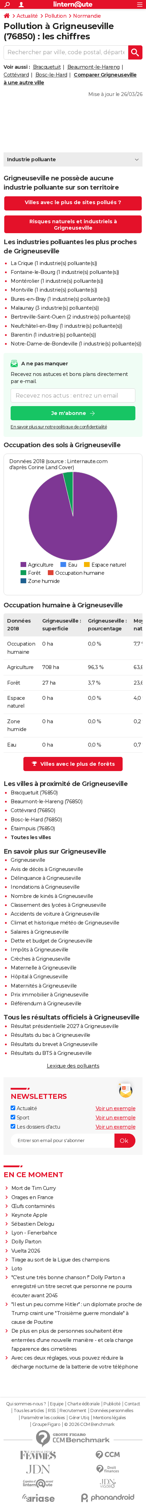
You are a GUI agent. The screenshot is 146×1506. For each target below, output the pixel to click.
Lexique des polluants (73, 1066)
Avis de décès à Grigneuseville (47, 869)
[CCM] (107, 1455)
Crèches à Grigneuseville (40, 959)
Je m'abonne (68, 413)
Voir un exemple (116, 1108)
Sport (22, 1117)
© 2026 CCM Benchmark (89, 1424)
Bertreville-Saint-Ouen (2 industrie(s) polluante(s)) (70, 317)
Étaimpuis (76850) (33, 828)
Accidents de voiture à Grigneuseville (55, 914)
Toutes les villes (31, 837)
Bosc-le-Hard (51, 75)
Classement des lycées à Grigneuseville (58, 905)
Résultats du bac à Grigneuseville (50, 1035)
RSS (52, 1410)
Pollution (56, 16)
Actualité (27, 16)
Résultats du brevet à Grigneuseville (54, 1044)
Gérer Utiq (79, 1417)
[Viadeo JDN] (107, 1483)
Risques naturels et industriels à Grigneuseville (73, 224)
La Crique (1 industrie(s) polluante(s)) (54, 263)
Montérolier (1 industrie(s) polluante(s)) (57, 281)
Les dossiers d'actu (37, 1127)
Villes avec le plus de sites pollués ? (73, 202)
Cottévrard (16, 75)
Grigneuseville (28, 860)
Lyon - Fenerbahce (34, 1233)
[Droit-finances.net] (107, 1469)
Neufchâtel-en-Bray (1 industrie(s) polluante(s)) (66, 326)
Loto (16, 1268)
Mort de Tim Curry (33, 1188)
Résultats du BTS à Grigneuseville (51, 1053)
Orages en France (32, 1197)
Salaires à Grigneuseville (40, 932)
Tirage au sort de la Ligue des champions (60, 1260)
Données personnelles (111, 1410)
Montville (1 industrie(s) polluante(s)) (54, 290)
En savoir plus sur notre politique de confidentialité (59, 426)
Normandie (87, 16)
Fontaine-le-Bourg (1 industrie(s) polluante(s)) (65, 272)
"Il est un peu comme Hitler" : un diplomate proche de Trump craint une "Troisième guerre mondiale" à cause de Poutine (76, 1313)
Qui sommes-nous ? (26, 1403)
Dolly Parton (26, 1241)
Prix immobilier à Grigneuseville (49, 994)
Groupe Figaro (46, 1424)
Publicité (111, 1403)
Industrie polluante (31, 159)
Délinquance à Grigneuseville (46, 878)
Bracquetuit (47, 67)
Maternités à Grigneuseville (44, 986)
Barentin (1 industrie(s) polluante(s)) (53, 335)
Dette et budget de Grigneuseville (51, 941)
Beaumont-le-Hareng (93, 67)
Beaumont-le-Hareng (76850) (46, 801)
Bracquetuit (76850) (34, 792)
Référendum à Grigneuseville (46, 1003)
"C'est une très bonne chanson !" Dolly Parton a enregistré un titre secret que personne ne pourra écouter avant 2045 (71, 1286)
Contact (132, 1403)
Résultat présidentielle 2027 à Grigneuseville (65, 1026)
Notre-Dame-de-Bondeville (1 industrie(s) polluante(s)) (76, 344)
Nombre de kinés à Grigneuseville (52, 896)
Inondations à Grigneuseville (45, 887)
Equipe (56, 1403)
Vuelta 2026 (25, 1251)
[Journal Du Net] (38, 1469)
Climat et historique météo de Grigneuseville (65, 923)
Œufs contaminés (33, 1206)
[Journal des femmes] (38, 1455)
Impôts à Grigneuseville (39, 949)
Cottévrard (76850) (33, 810)
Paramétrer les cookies (43, 1417)
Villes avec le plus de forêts (77, 764)
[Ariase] (38, 1498)
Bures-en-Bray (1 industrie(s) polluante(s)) (60, 299)
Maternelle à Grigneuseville (44, 968)
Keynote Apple (29, 1215)
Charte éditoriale (83, 1403)
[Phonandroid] (107, 1497)
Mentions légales (109, 1417)
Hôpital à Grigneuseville (39, 976)
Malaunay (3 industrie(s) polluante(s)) (55, 308)
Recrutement (73, 1410)
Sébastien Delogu (32, 1224)
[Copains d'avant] (38, 1483)
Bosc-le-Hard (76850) (36, 819)
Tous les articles (28, 1410)
